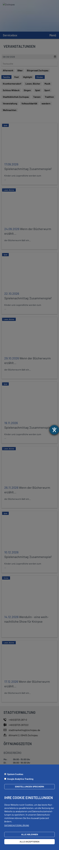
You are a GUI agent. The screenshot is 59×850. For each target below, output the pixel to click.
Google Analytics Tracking (20, 778)
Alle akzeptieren (29, 842)
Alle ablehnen (29, 834)
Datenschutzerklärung (16, 825)
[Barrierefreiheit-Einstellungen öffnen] (54, 430)
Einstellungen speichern (29, 786)
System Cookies (15, 774)
